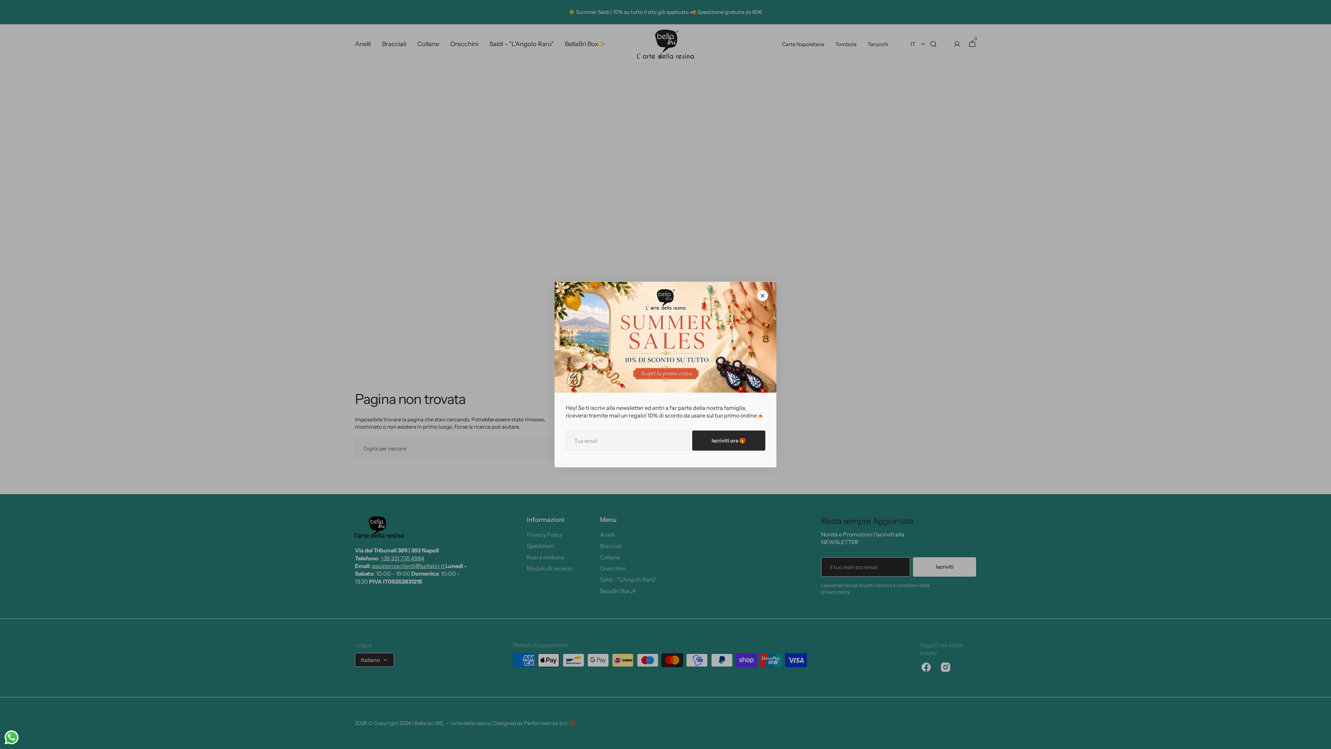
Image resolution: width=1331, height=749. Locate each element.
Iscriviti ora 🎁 (729, 440)
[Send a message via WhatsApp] (11, 737)
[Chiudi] (762, 295)
